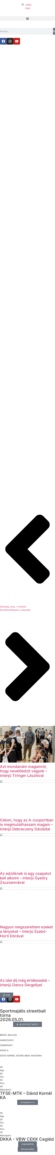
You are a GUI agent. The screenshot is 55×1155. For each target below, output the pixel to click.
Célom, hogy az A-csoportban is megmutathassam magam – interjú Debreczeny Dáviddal (27, 824)
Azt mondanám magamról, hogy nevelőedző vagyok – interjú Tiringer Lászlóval (23, 771)
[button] (27, 18)
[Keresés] (54, 31)
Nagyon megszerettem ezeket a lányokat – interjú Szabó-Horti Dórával (26, 931)
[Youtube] (16, 41)
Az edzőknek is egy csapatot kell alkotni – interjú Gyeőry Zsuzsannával (25, 878)
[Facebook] (3, 41)
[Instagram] (10, 41)
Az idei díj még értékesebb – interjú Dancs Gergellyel (25, 982)
